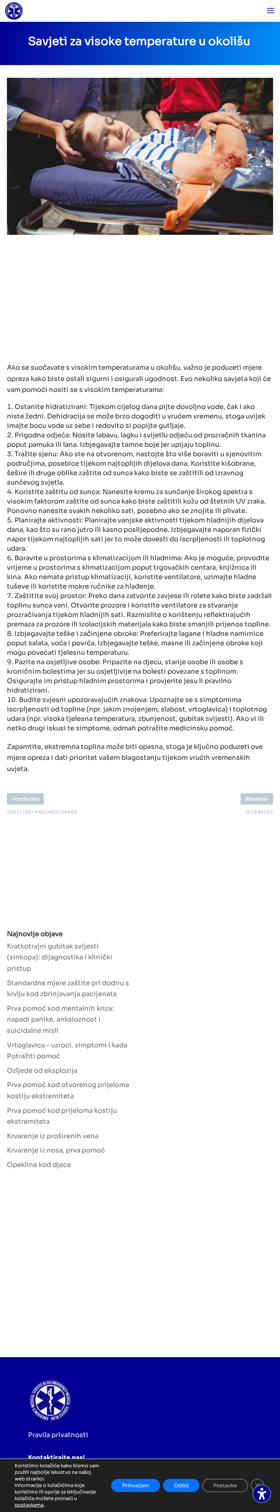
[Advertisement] (133, 297)
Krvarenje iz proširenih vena (52, 1136)
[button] (270, 11)
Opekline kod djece (39, 1165)
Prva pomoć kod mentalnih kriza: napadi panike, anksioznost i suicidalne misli (60, 1019)
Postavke (225, 1485)
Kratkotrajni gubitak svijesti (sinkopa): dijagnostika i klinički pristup (59, 957)
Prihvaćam (135, 1485)
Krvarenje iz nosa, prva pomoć (56, 1150)
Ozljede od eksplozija (42, 1071)
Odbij (181, 1485)
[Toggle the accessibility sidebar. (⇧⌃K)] (262, 1494)
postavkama (29, 1505)
